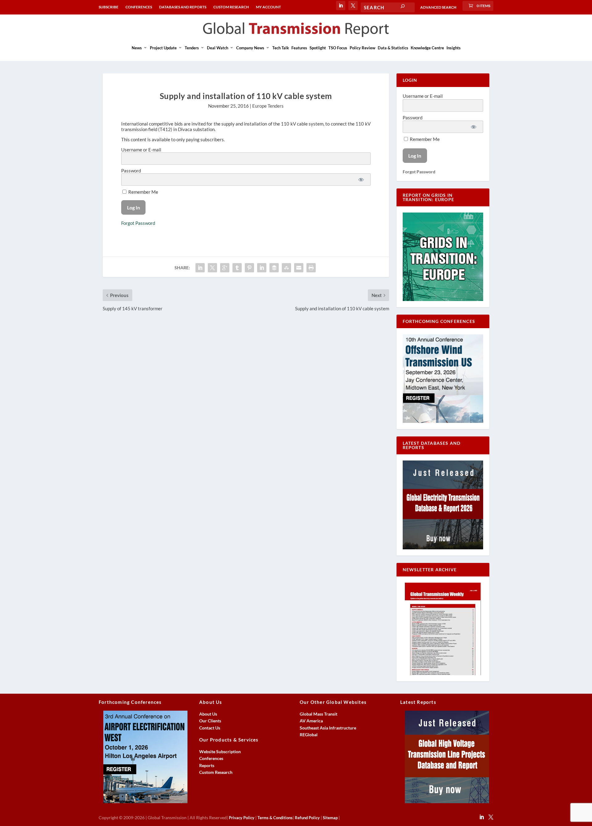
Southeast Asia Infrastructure (328, 727)
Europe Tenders (268, 106)
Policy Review (362, 47)
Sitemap (330, 817)
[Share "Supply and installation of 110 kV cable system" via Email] (299, 268)
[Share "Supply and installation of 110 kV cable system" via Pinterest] (249, 268)
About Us (208, 714)
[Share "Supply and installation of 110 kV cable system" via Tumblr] (237, 268)
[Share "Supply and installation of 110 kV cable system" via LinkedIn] (262, 268)
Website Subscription (220, 751)
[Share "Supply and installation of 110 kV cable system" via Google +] (225, 268)
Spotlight (318, 47)
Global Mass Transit (318, 714)
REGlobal (309, 734)
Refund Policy (307, 817)
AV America (311, 720)
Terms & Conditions (275, 817)
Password (131, 170)
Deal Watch (217, 47)
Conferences (211, 758)
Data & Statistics (393, 47)
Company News (250, 47)
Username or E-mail (141, 149)
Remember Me (142, 192)
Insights (453, 47)
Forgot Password (138, 223)
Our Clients (210, 720)
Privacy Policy (241, 817)
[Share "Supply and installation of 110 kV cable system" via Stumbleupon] (286, 268)
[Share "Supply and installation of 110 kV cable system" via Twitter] (212, 268)
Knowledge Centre (427, 47)
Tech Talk (280, 47)
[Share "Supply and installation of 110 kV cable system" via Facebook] (200, 268)
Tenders (192, 47)
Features (299, 47)
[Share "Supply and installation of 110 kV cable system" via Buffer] (274, 268)
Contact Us (209, 727)
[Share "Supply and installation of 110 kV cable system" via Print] (311, 268)
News (137, 47)
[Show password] (361, 179)
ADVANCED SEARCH (438, 7)
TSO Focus (337, 47)
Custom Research (215, 772)
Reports (206, 765)
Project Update (163, 47)
